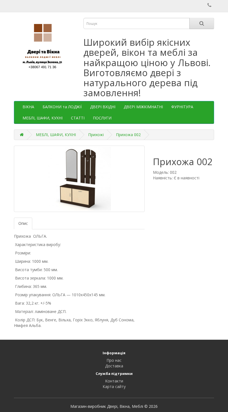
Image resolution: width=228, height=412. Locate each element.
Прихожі (96, 134)
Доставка (114, 365)
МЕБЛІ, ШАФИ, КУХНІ (43, 118)
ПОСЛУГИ (102, 118)
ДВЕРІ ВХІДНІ (102, 106)
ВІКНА (28, 106)
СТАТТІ (78, 118)
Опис (23, 223)
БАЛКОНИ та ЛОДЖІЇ (62, 106)
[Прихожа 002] (79, 179)
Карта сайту (114, 386)
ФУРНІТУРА (182, 106)
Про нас (114, 360)
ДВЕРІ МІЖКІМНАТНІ (143, 106)
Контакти (114, 381)
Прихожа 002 (128, 134)
